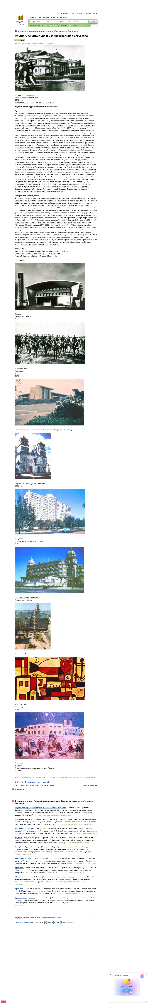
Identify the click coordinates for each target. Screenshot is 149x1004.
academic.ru (21, 24)
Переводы (64, 25)
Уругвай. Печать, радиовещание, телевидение (36, 785)
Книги (75, 25)
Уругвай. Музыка (87, 785)
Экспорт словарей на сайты (23, 922)
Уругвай (18, 819)
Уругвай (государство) (24, 828)
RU (94, 13)
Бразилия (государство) (25, 898)
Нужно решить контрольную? (37, 782)
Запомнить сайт (68, 13)
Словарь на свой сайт (84, 13)
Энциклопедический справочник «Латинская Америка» (37, 25)
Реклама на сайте (55, 917)
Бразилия (19, 889)
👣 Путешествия (22, 919)
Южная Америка (21, 877)
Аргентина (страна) (23, 858)
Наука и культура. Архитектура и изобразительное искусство (40, 808)
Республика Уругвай (23, 847)
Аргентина (19, 868)
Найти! (92, 22)
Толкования (53, 25)
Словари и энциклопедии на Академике (47, 17)
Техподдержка (45, 917)
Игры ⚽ (86, 25)
